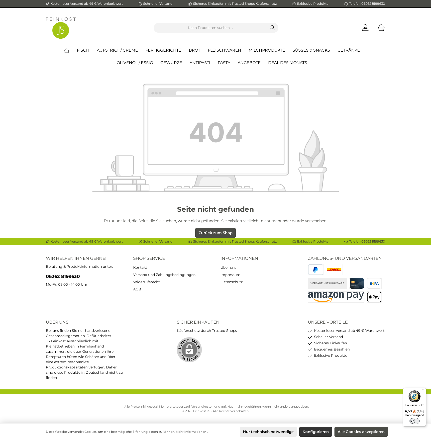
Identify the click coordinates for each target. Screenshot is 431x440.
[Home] (70, 50)
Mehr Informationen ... (192, 432)
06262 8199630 (63, 276)
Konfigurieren (316, 431)
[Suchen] (272, 28)
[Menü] (423, 391)
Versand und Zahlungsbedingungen (164, 274)
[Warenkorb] (380, 28)
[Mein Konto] (365, 28)
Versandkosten (202, 406)
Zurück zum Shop (215, 232)
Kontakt (140, 267)
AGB (137, 289)
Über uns (228, 267)
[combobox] (210, 28)
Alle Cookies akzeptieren (361, 431)
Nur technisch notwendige (268, 431)
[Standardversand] (334, 269)
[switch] (415, 421)
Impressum (230, 274)
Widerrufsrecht (146, 282)
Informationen (239, 258)
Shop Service (149, 258)
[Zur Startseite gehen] (61, 27)
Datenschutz (231, 282)
